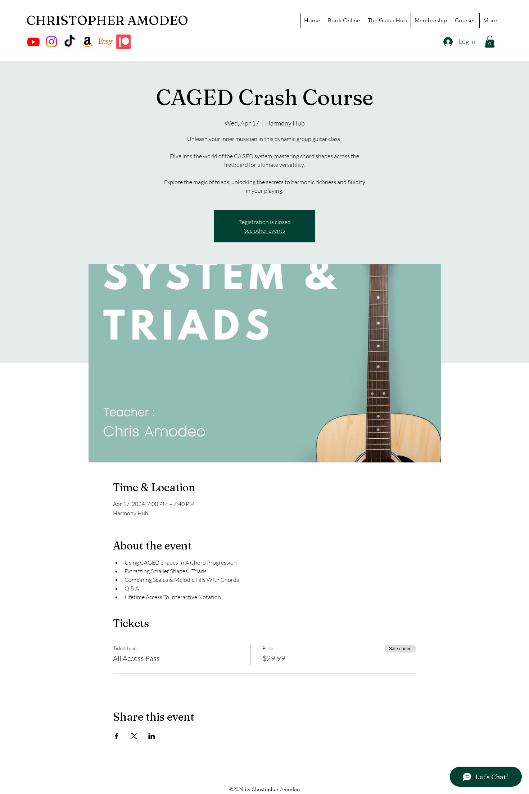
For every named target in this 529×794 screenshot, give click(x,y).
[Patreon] (123, 42)
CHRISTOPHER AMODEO (107, 20)
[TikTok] (69, 42)
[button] (490, 41)
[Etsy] (105, 42)
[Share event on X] (134, 736)
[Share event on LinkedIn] (151, 736)
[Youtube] (33, 42)
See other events (264, 230)
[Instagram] (51, 42)
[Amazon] (87, 42)
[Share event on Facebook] (116, 736)
